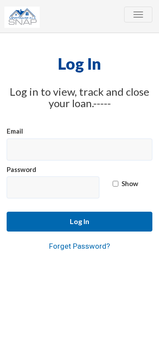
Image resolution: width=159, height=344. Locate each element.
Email (15, 131)
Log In (79, 221)
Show (129, 183)
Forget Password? (79, 246)
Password (21, 169)
